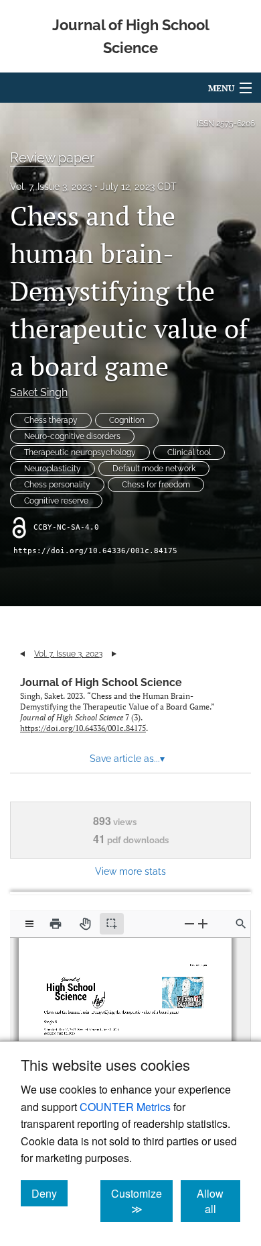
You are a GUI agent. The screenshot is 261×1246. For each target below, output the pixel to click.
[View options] (29, 924)
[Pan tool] (85, 923)
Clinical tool (189, 452)
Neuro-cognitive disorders (72, 436)
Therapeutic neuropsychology (80, 452)
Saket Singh (39, 392)
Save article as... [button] (127, 758)
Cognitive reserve (56, 501)
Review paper (52, 158)
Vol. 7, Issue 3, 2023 (51, 186)
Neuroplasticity (52, 468)
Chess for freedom (156, 484)
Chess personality (57, 484)
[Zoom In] (203, 923)
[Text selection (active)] (112, 923)
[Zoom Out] (189, 923)
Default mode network (153, 468)
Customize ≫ (142, 1201)
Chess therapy (51, 420)
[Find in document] (241, 923)
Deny (49, 1193)
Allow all (218, 1201)
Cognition (127, 420)
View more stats (130, 871)
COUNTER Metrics (125, 1106)
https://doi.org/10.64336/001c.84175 (95, 550)
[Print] (56, 923)
